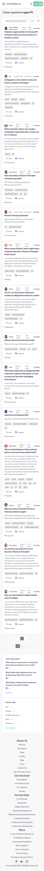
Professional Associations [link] (22, 822)
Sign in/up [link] (38, 4)
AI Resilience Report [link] (22, 838)
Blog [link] (22, 760)
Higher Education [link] (22, 807)
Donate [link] (22, 791)
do (20, 487)
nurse (7, 479)
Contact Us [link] (22, 768)
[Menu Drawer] (4, 3)
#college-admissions (14, 715)
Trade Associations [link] (22, 818)
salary (22, 99)
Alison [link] (11, 289)
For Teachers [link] (22, 787)
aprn (25, 487)
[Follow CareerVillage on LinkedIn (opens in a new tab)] (22, 861)
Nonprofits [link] (22, 803)
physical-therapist (11, 58)
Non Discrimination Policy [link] (22, 857)
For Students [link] (22, 779)
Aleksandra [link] (12, 446)
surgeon (21, 479)
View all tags (10, 728)
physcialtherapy (15, 227)
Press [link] (22, 764)
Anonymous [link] (13, 172)
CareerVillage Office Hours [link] (13, 28)
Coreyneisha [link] (13, 545)
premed (29, 479)
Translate (37, 28)
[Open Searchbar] (31, 4)
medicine (8, 54)
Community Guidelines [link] (22, 841)
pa (34, 483)
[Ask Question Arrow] (32, 21)
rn (20, 483)
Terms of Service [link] (22, 849)
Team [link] (22, 752)
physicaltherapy (21, 190)
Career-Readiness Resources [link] (22, 834)
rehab (34, 349)
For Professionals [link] (22, 783)
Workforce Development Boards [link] (22, 814)
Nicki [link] (10, 245)
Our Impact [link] (22, 748)
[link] (22, 48)
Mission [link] (22, 744)
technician (9, 190)
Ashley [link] (11, 337)
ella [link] (10, 212)
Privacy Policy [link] (22, 853)
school (7, 523)
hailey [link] (11, 411)
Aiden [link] (11, 125)
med (6, 487)
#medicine (12, 723)
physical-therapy (20, 54)
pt (31, 58)
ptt (25, 194)
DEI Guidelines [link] (22, 845)
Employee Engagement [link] (22, 810)
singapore (8, 107)
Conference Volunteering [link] (22, 826)
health (7, 315)
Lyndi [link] (10, 367)
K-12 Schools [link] (22, 799)
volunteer (24, 58)
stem (14, 479)
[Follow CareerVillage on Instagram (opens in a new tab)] (27, 861)
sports (7, 154)
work (7, 99)
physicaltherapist (11, 194)
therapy (14, 99)
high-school (9, 271)
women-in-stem (11, 483)
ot (16, 487)
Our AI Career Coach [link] (22, 772)
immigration (25, 103)
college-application (32, 527)
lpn (30, 483)
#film (9, 719)
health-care (33, 424)
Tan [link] (10, 76)
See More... (9, 693)
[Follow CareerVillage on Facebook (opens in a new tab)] (16, 861)
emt (24, 483)
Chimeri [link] (11, 505)
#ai (9, 707)
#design (10, 711)
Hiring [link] (22, 756)
